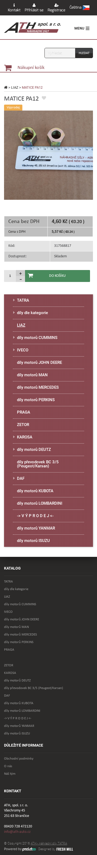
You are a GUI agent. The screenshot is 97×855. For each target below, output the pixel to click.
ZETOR (23, 424)
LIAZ (14, 87)
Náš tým (9, 774)
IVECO (22, 350)
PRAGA (23, 412)
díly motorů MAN (32, 374)
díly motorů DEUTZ (34, 449)
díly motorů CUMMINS (37, 337)
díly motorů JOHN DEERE (39, 362)
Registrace (56, 10)
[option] (48, 155)
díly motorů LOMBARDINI (39, 503)
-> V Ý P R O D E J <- (35, 515)
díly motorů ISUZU (33, 540)
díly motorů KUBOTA (35, 490)
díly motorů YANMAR (36, 528)
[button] (79, 8)
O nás (8, 766)
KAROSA (24, 437)
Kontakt (14, 10)
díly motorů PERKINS (36, 399)
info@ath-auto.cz (17, 832)
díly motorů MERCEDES (38, 387)
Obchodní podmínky (18, 758)
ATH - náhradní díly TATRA (49, 843)
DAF (21, 478)
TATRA (23, 300)
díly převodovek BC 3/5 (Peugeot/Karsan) (38, 464)
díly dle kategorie (32, 312)
